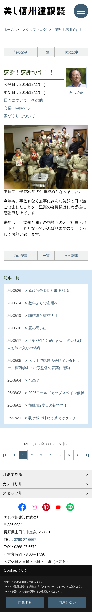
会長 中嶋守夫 (17, 108)
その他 (37, 100)
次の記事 (71, 52)
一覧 (46, 52)
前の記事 (20, 52)
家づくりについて (19, 116)
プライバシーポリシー (51, 586)
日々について (15, 100)
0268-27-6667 (25, 539)
